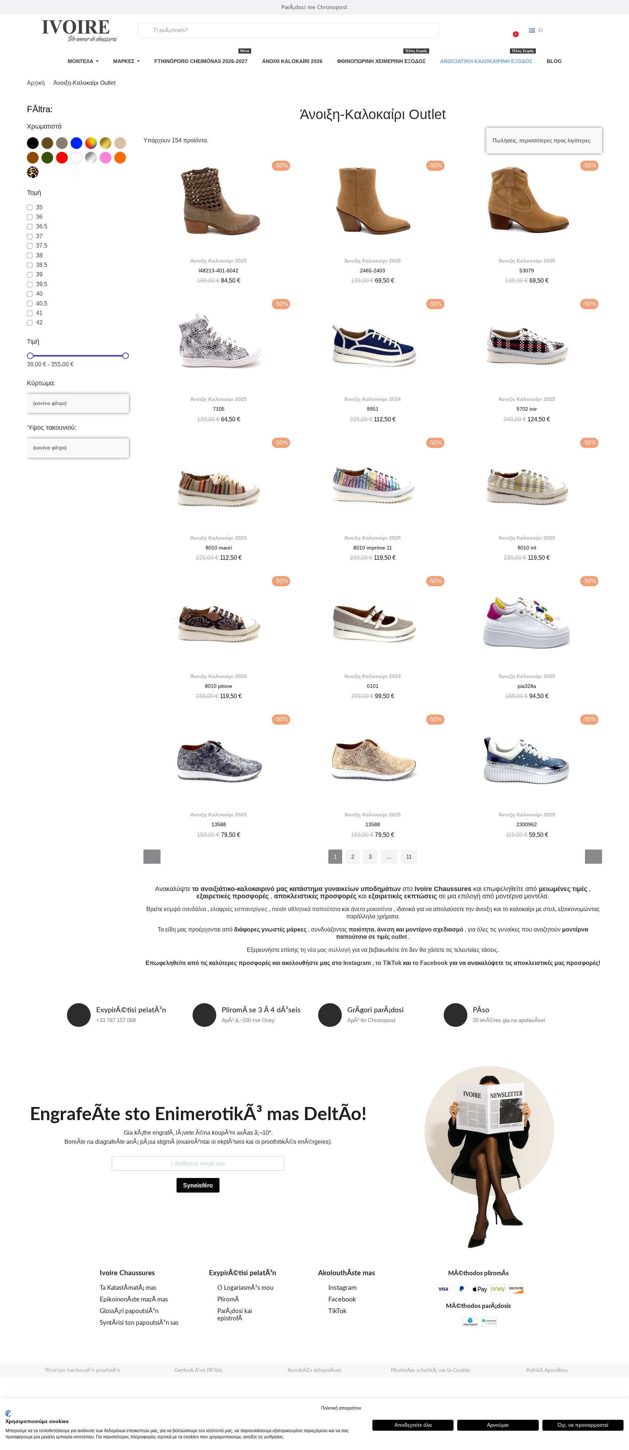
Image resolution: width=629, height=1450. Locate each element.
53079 (526, 270)
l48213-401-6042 (218, 270)
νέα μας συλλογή (329, 950)
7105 (219, 409)
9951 (373, 409)
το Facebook (430, 963)
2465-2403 (372, 270)
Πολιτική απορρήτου (341, 1408)
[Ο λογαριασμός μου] (494, 30)
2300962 (527, 824)
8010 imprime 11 (372, 548)
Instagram (357, 963)
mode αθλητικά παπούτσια (306, 909)
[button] (512, 30)
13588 (218, 824)
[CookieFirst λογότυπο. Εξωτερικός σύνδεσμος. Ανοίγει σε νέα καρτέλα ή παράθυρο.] (8, 1413)
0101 (373, 686)
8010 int (527, 548)
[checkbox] (33, 143)
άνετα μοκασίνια (371, 909)
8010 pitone (218, 686)
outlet (399, 937)
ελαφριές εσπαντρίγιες (239, 909)
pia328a (527, 686)
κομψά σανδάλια (185, 909)
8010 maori (219, 548)
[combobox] (288, 30)
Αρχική (36, 83)
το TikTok (388, 963)
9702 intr (527, 409)
